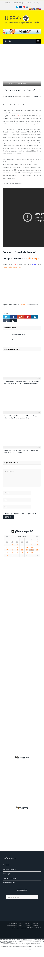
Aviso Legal (6, 874)
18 (12, 550)
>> (37, 536)
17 (7, 550)
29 (17, 542)
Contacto (6, 865)
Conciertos (37, 96)
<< (7, 536)
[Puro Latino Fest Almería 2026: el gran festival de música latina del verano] (22, 435)
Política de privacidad (10, 878)
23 (37, 550)
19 (17, 550)
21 (27, 550)
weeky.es (14, 923)
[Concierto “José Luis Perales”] (22, 67)
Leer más (28, 949)
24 (7, 553)
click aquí (33, 258)
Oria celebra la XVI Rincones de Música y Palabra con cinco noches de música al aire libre (22, 417)
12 (17, 547)
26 (17, 553)
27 (7, 542)
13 (22, 547)
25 (12, 553)
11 (12, 547)
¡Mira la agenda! (23, 531)
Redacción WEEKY (10, 96)
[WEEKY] (22, 19)
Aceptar (18, 949)
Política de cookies (9, 883)
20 (22, 550)
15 (32, 547)
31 (27, 542)
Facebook (22, 305)
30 (22, 542)
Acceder (8, 3)
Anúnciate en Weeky (31, 3)
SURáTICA (30, 928)
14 (27, 547)
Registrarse (17, 3)
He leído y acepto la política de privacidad (20, 513)
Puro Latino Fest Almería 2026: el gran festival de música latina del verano (21, 451)
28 (12, 542)
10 (7, 547)
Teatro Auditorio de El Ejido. (12, 267)
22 (32, 550)
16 (37, 547)
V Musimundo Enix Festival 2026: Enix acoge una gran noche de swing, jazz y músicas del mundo (21, 382)
